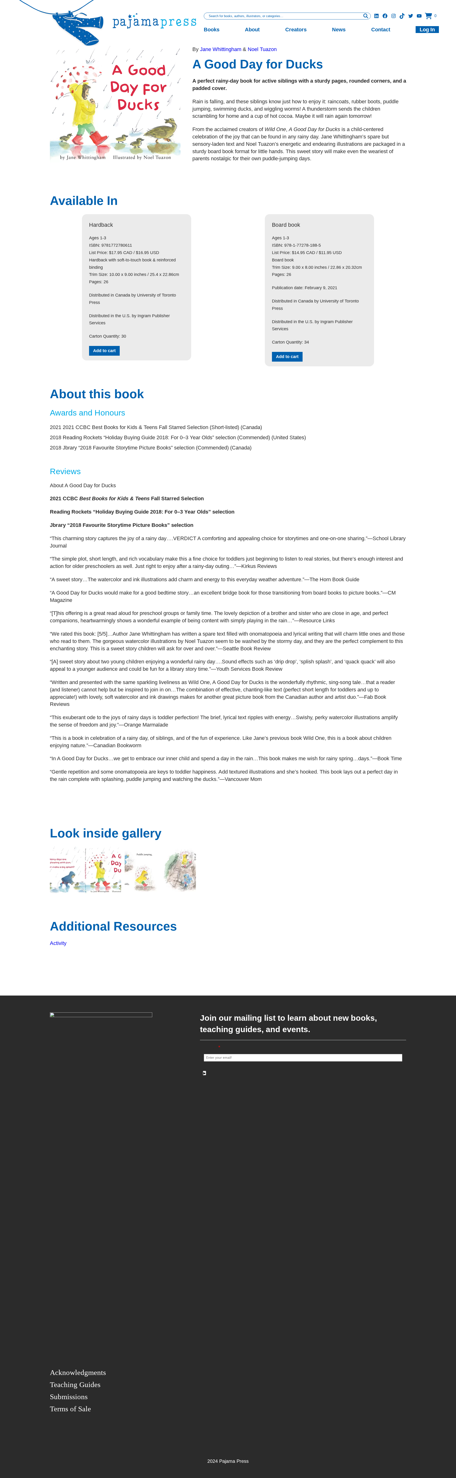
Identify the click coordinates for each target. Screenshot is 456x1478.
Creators (296, 30)
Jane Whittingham (221, 49)
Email (212, 1047)
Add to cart (104, 350)
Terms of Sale (70, 1409)
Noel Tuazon (262, 49)
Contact (380, 30)
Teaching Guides (75, 1384)
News (339, 30)
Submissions (69, 1397)
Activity (58, 943)
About (252, 30)
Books (211, 30)
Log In (427, 30)
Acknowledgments (78, 1372)
